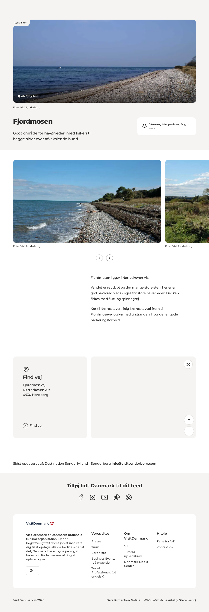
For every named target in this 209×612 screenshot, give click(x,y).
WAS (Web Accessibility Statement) (170, 600)
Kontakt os (165, 547)
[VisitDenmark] (40, 523)
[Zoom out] (189, 431)
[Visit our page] (92, 497)
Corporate (98, 553)
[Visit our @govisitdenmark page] (116, 497)
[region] (143, 397)
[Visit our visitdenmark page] (104, 497)
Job (126, 546)
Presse (96, 541)
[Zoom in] (189, 420)
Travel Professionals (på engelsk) (103, 572)
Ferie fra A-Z (166, 541)
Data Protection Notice (123, 600)
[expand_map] (188, 364)
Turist (95, 547)
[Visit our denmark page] (80, 497)
